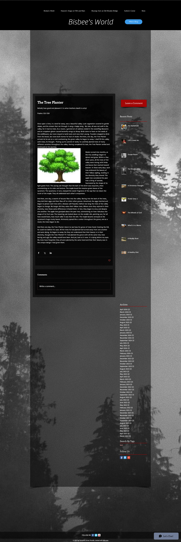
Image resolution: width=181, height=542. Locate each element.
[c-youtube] (99, 535)
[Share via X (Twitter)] (44, 253)
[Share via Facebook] (38, 253)
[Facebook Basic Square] (121, 457)
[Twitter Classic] (96, 535)
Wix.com (105, 540)
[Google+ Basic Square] (128, 457)
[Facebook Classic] (92, 535)
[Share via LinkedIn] (50, 253)
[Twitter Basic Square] (125, 457)
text (121, 445)
